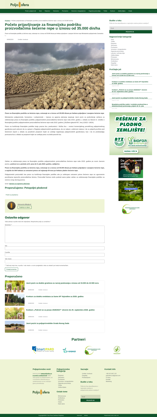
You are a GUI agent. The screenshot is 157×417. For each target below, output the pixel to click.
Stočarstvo (56, 11)
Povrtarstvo (65, 11)
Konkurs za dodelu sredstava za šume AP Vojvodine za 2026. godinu (54, 296)
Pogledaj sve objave (24, 207)
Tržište (105, 11)
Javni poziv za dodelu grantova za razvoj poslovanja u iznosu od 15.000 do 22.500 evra (62, 283)
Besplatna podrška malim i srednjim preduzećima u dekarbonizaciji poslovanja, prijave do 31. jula (130, 105)
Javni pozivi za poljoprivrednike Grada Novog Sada (47, 323)
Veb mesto (8, 258)
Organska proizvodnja (94, 11)
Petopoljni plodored (36, 187)
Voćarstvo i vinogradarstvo (78, 11)
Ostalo (130, 11)
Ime (6, 245)
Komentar (8, 224)
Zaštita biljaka (121, 11)
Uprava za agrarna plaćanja (19, 184)
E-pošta (7, 252)
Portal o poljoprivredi (30, 11)
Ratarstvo (47, 11)
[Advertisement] (55, 148)
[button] (20, 195)
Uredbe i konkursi (23, 39)
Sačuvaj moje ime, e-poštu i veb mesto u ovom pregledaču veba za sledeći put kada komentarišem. (37, 265)
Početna (7, 20)
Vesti (40, 11)
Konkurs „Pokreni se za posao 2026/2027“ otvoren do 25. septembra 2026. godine (60, 310)
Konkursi (112, 11)
